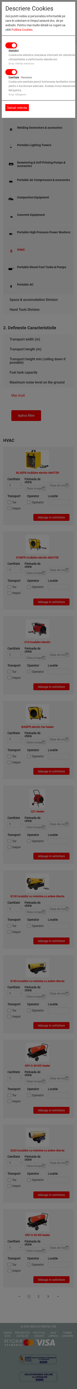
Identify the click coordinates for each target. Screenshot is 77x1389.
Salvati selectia (17, 107)
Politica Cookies (22, 29)
